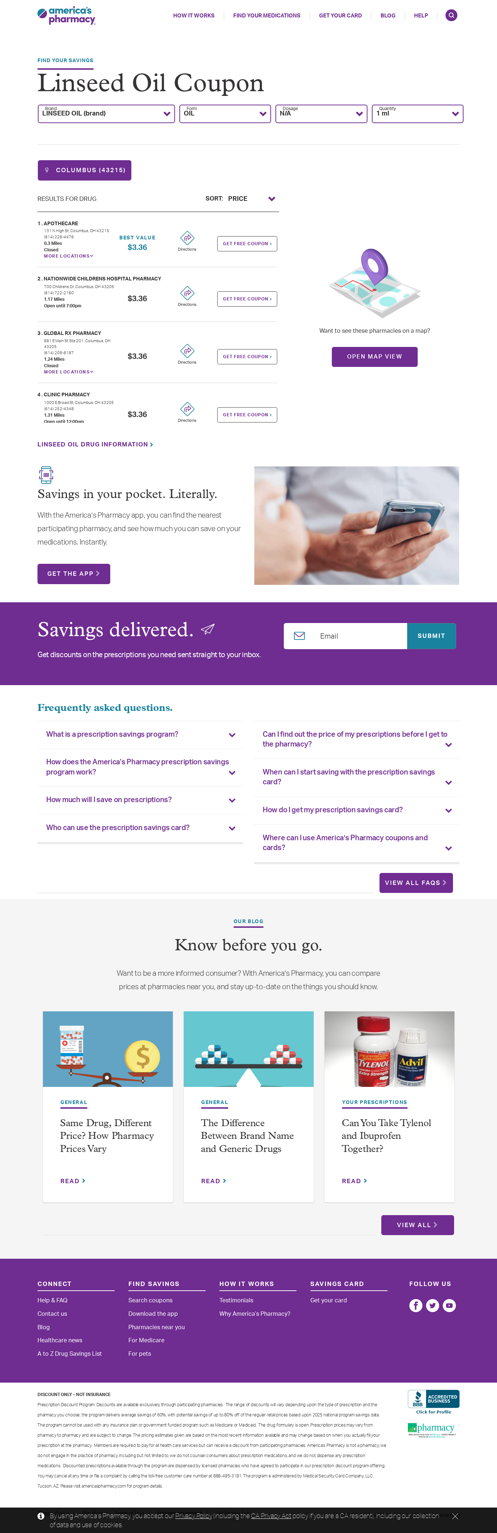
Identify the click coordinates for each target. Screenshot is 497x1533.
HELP (421, 16)
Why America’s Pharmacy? (254, 1314)
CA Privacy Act (271, 1516)
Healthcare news (59, 1340)
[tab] (140, 735)
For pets (139, 1354)
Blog (388, 16)
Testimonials (236, 1300)
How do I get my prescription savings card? (332, 810)
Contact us (52, 1314)
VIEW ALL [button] (414, 1225)
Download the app (153, 1314)
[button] (106, 114)
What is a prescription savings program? (112, 734)
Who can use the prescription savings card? (117, 828)
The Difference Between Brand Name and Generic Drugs (247, 1136)
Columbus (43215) (90, 170)
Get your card (328, 1300)
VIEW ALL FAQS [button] (413, 883)
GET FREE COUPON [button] (246, 244)
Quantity (387, 108)
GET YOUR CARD (340, 16)
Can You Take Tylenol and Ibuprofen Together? (386, 1136)
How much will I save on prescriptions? (109, 800)
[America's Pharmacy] (66, 15)
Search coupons (150, 1300)
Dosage (290, 108)
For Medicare (146, 1340)
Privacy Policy (193, 1516)
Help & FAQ (52, 1300)
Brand (51, 108)
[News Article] (108, 1054)
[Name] (415, 1305)
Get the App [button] (70, 574)
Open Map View (374, 357)
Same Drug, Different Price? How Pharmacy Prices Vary (107, 1136)
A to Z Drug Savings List (69, 1354)
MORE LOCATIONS (67, 256)
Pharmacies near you (156, 1327)
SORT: (214, 197)
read (71, 1181)
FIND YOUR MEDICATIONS (267, 16)
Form (192, 108)
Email (329, 635)
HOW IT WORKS (194, 16)
